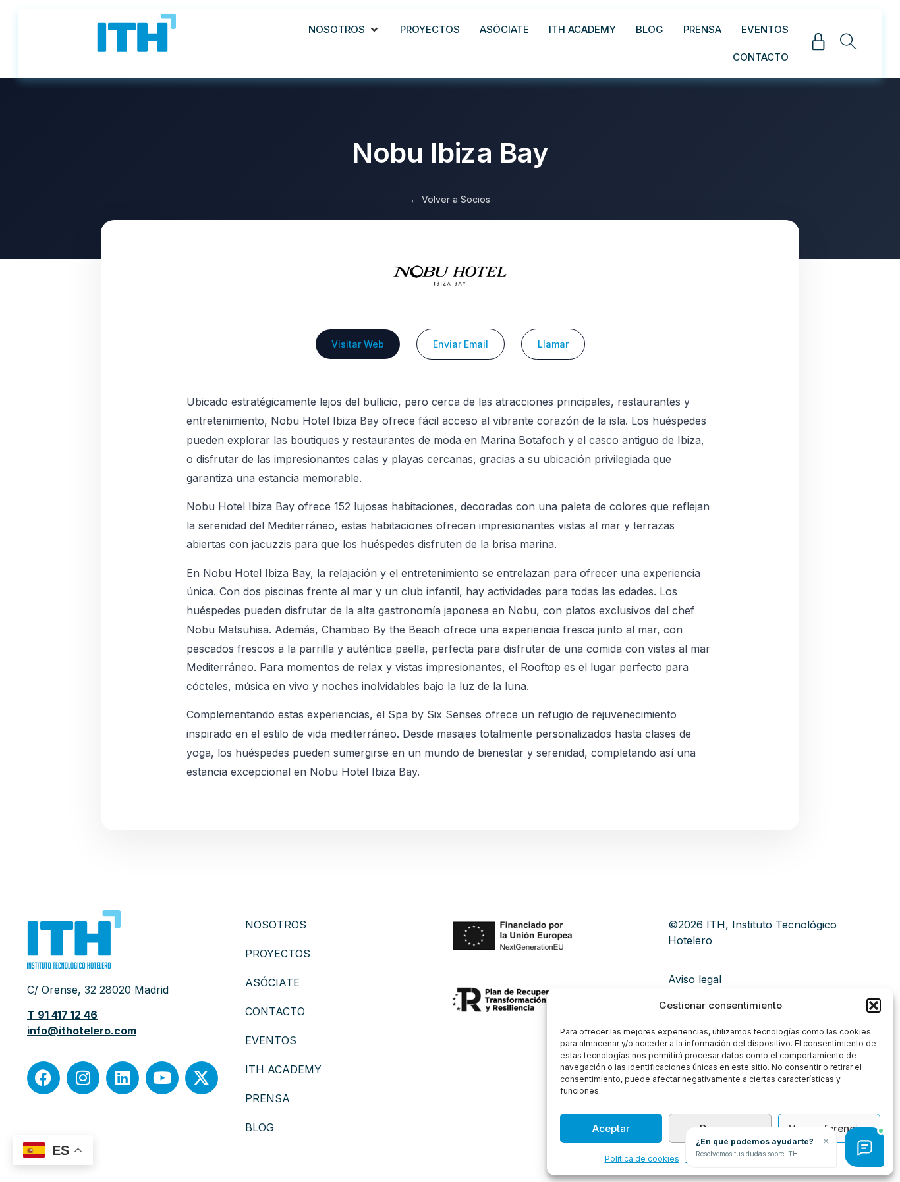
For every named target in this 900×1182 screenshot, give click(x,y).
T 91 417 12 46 (62, 1014)
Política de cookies (642, 1159)
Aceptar (611, 1128)
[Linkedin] (122, 1077)
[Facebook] (43, 1077)
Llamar (553, 344)
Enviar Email (460, 344)
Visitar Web (357, 344)
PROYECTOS (277, 953)
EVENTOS (270, 1040)
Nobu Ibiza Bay (450, 152)
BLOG (259, 1127)
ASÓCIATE (272, 982)
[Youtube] (162, 1077)
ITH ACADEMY (283, 1069)
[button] (873, 1005)
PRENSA (267, 1098)
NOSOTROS (275, 924)
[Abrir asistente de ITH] (864, 1147)
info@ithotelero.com (81, 1030)
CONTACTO (275, 1011)
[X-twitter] (201, 1077)
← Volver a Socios (450, 199)
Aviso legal (694, 979)
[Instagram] (83, 1077)
